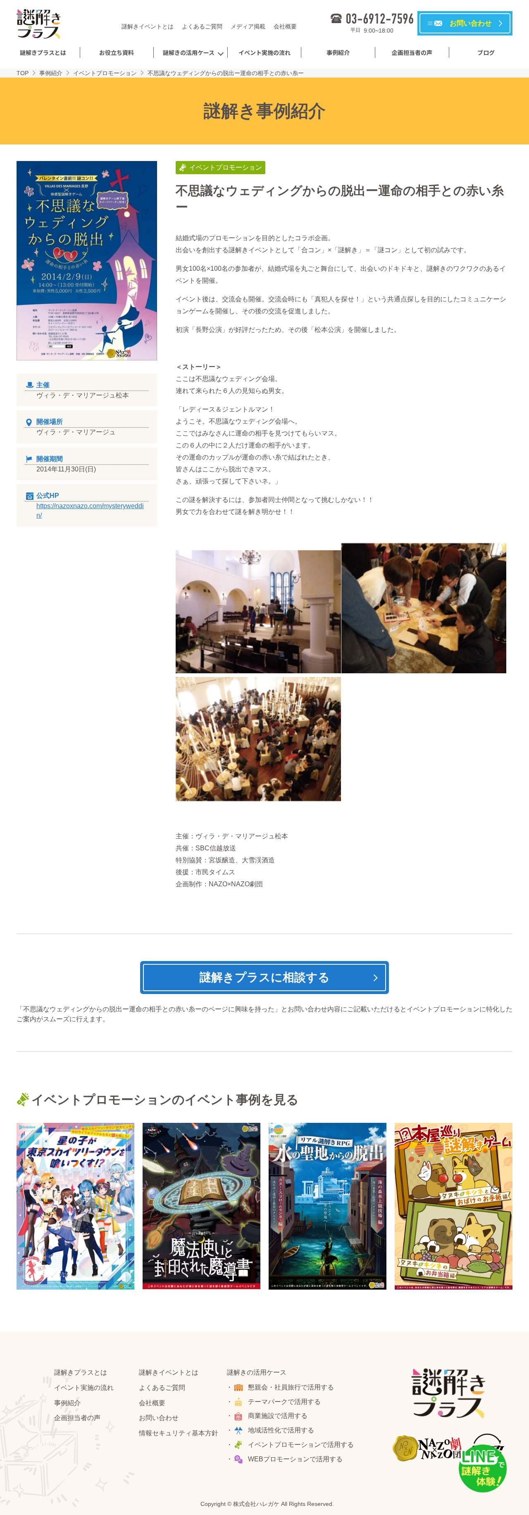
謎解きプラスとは (43, 52)
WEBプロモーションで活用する (295, 1459)
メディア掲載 (248, 26)
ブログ (486, 52)
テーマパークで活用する (284, 1401)
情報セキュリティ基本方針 (178, 1433)
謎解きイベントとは (148, 26)
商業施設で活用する (277, 1415)
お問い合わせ (159, 1417)
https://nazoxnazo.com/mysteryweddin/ (90, 510)
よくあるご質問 (202, 26)
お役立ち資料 (116, 52)
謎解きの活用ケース (188, 52)
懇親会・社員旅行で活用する (291, 1387)
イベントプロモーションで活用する (301, 1444)
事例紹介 (338, 52)
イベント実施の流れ (264, 52)
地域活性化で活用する (281, 1430)
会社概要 (285, 26)
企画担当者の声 (412, 52)
